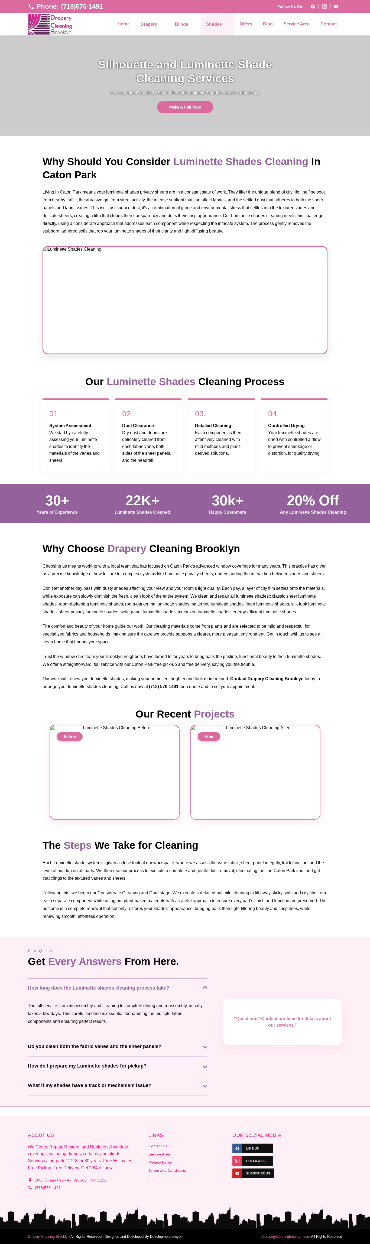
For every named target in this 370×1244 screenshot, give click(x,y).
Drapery (149, 24)
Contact (328, 24)
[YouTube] (336, 6)
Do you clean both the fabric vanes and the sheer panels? (94, 1046)
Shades (214, 24)
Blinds (181, 24)
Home (124, 24)
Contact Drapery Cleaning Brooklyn (267, 678)
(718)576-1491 (48, 1188)
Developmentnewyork (167, 1237)
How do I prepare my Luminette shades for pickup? (87, 1066)
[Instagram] (324, 6)
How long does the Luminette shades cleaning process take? (98, 988)
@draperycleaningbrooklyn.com (285, 1237)
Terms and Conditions (167, 1170)
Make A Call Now (185, 107)
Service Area (297, 24)
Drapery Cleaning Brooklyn (49, 1237)
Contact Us (157, 1146)
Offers (246, 24)
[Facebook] (313, 6)
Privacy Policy (160, 1162)
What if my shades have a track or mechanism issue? (89, 1085)
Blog (268, 24)
